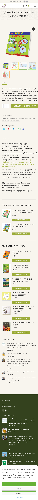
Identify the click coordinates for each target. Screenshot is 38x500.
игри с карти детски (14, 120)
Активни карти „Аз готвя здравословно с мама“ (22, 211)
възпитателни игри (13, 118)
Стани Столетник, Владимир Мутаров (21, 266)
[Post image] (3, 344)
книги (11, 115)
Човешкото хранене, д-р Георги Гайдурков (23, 280)
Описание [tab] (6, 139)
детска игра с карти (23, 118)
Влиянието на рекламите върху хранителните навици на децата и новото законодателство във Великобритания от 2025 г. (19, 363)
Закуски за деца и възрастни (17, 353)
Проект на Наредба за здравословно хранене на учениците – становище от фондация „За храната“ (21, 345)
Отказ (19, 488)
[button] (33, 29)
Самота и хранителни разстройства (20, 372)
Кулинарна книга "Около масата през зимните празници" (23, 309)
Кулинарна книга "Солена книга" (23, 324)
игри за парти (5, 120)
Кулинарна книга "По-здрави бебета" (21, 294)
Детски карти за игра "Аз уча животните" (22, 225)
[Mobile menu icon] (35, 6)
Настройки (19, 493)
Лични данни (19, 497)
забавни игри (32, 118)
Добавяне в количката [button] (21, 219)
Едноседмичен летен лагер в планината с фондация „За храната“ (21, 379)
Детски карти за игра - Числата (21, 252)
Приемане (19, 484)
